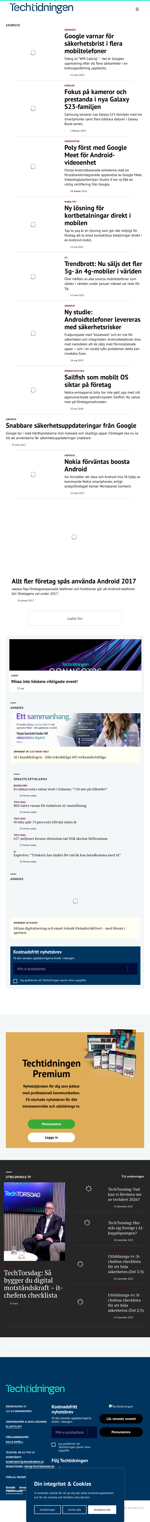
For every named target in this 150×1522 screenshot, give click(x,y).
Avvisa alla (74, 1509)
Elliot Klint (14, 1426)
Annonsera (25, 1487)
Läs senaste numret (121, 1418)
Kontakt (10, 1487)
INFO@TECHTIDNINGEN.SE (39, 1466)
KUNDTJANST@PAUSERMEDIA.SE (25, 1461)
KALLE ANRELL (14, 1441)
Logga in (51, 1137)
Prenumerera (51, 1124)
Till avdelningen (132, 1176)
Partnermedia (14, 1491)
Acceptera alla (102, 1509)
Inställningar (47, 1509)
